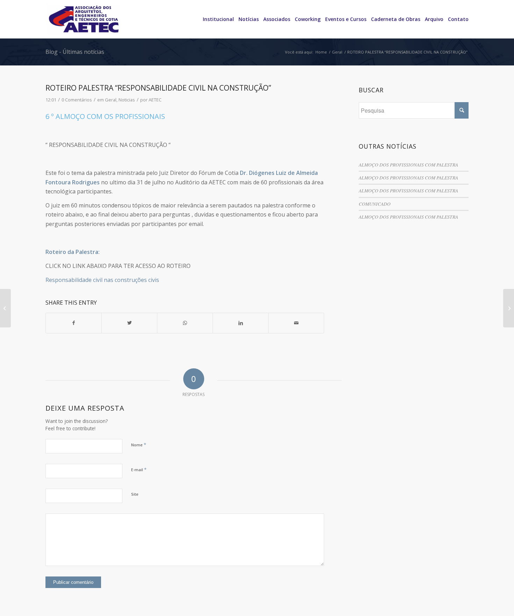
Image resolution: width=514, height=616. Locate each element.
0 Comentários (77, 100)
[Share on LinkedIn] (240, 323)
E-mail (139, 469)
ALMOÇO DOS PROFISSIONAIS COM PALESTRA (408, 164)
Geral (110, 100)
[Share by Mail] (296, 323)
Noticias (127, 100)
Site (134, 494)
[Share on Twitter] (129, 323)
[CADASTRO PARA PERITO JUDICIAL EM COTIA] (5, 308)
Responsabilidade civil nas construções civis (102, 280)
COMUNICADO (375, 203)
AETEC (155, 100)
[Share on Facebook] (73, 323)
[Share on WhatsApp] (185, 323)
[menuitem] (216, 19)
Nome (138, 444)
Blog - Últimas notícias (74, 52)
